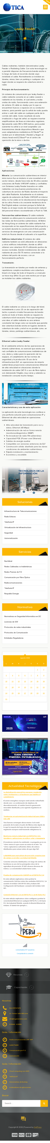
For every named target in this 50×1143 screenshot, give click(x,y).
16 (44, 681)
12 (19, 681)
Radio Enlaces (10, 516)
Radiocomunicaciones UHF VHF (21, 1040)
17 (6, 687)
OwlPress (38, 1127)
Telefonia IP (13, 1076)
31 (6, 699)
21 (31, 687)
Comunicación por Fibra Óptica (17, 577)
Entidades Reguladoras (13, 638)
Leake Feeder (14, 1045)
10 (6, 681)
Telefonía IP (9, 522)
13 (25, 681)
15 (37, 681)
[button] (25, 757)
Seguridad (8, 533)
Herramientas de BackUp (18, 1082)
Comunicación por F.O (17, 1050)
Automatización (11, 538)
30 (44, 693)
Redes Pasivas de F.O (13, 572)
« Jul (6, 705)
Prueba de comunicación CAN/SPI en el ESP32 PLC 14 (23, 875)
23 (44, 687)
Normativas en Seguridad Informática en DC (22, 616)
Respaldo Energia (11, 593)
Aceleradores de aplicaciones (20, 1087)
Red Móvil (8, 561)
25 (12, 693)
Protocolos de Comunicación (16, 632)
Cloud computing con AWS (19, 1071)
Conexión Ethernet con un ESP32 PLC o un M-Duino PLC (24, 895)
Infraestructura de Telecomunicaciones (20, 511)
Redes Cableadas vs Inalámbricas (18, 566)
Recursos (17, 974)
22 (37, 687)
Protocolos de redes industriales (17, 627)
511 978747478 (15, 1008)
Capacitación (20, 987)
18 (12, 687)
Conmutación (14, 1056)
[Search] (44, 1103)
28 (31, 693)
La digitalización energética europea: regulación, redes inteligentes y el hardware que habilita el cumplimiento (22, 794)
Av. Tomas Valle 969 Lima (18, 1013)
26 (19, 693)
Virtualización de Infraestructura (17, 527)
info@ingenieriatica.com (18, 1019)
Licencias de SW (11, 622)
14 (31, 681)
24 (6, 693)
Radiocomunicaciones (13, 583)
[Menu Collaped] (45, 7)
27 (25, 693)
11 (12, 681)
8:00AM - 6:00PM (15, 1024)
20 (25, 687)
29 (37, 693)
